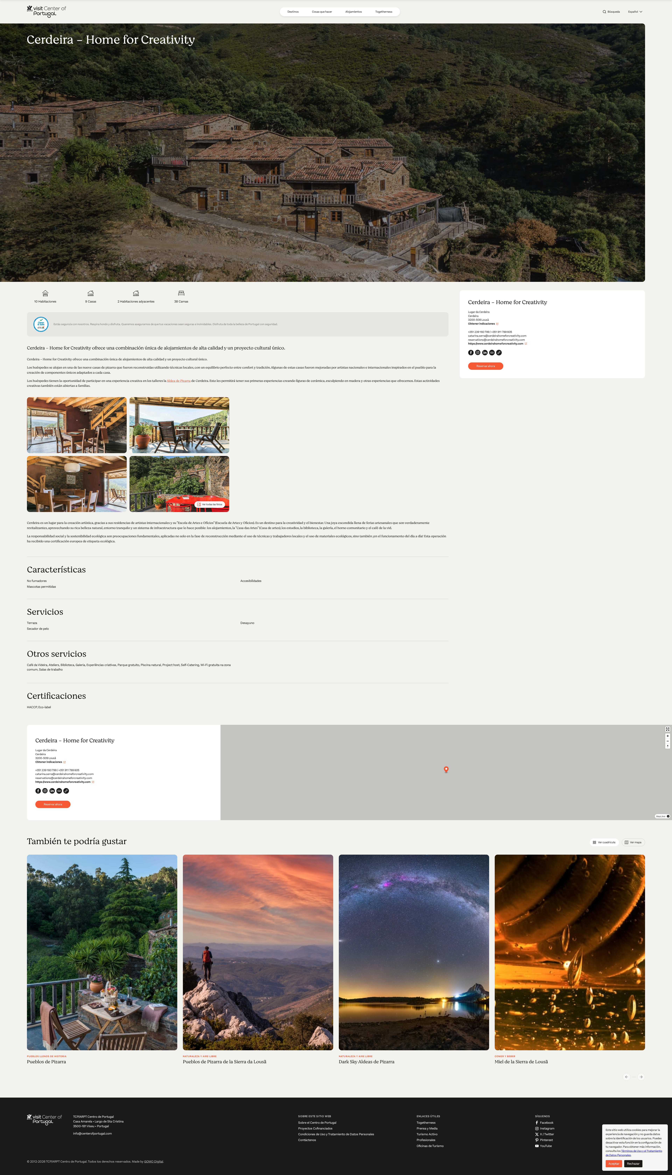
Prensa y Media (427, 1128)
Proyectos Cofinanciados (315, 1128)
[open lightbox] (77, 425)
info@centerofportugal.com (92, 1133)
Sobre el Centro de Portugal (317, 1123)
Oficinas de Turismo (430, 1146)
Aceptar (613, 1164)
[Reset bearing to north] (667, 746)
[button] (635, 11)
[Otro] (499, 352)
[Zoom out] (667, 741)
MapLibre (660, 816)
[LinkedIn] (485, 352)
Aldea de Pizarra (179, 381)
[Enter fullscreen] (667, 729)
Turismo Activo (427, 1134)
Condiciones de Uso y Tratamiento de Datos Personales (336, 1134)
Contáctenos (307, 1140)
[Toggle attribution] (668, 816)
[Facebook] (471, 352)
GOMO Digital (153, 1161)
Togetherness (426, 1123)
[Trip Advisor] (492, 352)
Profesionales (426, 1140)
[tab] (604, 842)
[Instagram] (478, 352)
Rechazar (633, 1164)
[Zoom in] (667, 735)
